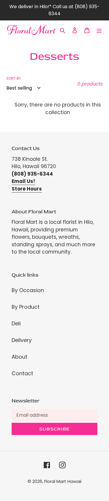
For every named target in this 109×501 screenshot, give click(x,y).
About (19, 356)
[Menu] (99, 30)
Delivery (22, 340)
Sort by (13, 78)
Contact (22, 373)
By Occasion (28, 290)
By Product (26, 306)
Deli (16, 323)
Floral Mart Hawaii (62, 481)
